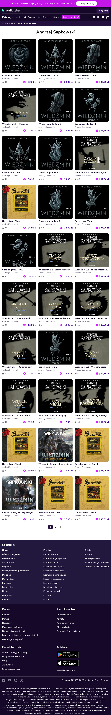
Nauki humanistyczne (53, 587)
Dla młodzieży (8, 578)
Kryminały (48, 550)
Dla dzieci (6, 574)
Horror (5, 591)
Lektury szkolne (50, 554)
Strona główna (8, 23)
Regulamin (7, 622)
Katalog (6, 17)
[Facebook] (3, 680)
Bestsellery (47, 17)
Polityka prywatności (12, 627)
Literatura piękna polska (54, 574)
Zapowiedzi (7, 664)
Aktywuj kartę (63, 627)
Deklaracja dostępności (13, 639)
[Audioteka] (11, 10)
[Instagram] (15, 680)
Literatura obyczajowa (53, 566)
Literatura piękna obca (53, 570)
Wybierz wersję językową (14, 652)
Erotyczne (7, 583)
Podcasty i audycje (52, 591)
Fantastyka (7, 587)
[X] (21, 680)
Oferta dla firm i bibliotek (68, 631)
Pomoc (5, 618)
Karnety (60, 618)
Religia (87, 550)
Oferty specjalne (11, 554)
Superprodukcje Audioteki (96, 562)
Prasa (46, 599)
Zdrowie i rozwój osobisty (96, 566)
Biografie (6, 566)
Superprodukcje (35, 17)
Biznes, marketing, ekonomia (15, 570)
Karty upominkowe (65, 622)
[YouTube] (9, 680)
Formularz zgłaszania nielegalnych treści (20, 635)
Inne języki (7, 595)
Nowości (57, 17)
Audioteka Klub (64, 614)
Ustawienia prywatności (13, 631)
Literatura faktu (50, 562)
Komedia (6, 599)
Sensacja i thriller (92, 558)
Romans (88, 554)
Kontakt (6, 614)
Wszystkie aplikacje (66, 670)
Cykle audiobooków (11, 668)
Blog (4, 660)
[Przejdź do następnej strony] (60, 527)
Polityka (47, 595)
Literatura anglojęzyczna (54, 558)
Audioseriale (21, 17)
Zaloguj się (103, 10)
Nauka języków (50, 583)
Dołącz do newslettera (13, 656)
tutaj (84, 713)
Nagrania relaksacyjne (53, 578)
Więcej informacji (86, 3)
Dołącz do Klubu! (71, 17)
